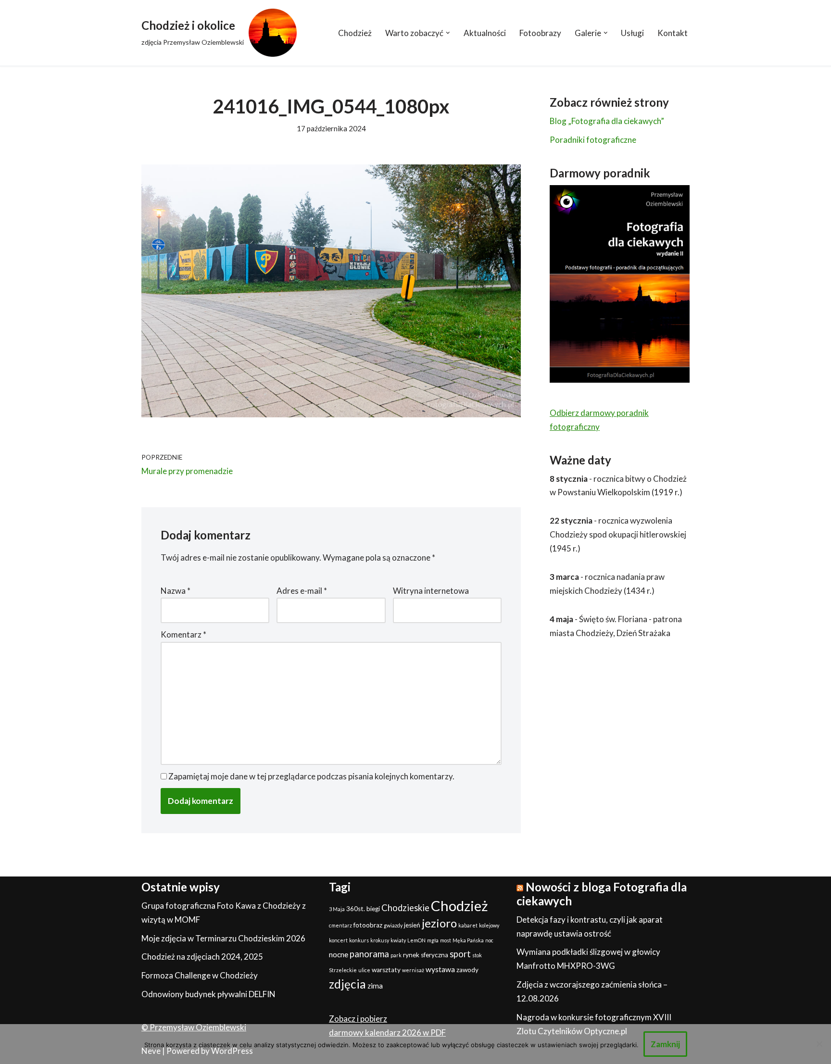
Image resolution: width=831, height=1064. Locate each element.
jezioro (439, 923)
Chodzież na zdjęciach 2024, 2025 (202, 956)
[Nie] (819, 1044)
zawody (467, 970)
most (445, 940)
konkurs (359, 940)
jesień (412, 925)
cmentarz (340, 925)
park (396, 955)
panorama (369, 954)
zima (375, 985)
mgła (433, 940)
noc (489, 940)
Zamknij (665, 1044)
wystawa (440, 969)
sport (460, 954)
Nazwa (175, 591)
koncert (338, 940)
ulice (364, 970)
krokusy (379, 940)
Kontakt (672, 33)
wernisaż (413, 970)
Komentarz (183, 634)
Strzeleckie (343, 970)
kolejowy (489, 925)
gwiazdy (393, 925)
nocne (338, 954)
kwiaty (398, 940)
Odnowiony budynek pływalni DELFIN (208, 994)
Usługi (632, 33)
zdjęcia (347, 984)
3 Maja (337, 909)
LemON (416, 940)
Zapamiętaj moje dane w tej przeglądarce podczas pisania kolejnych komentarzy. (311, 776)
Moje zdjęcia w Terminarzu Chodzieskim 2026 (223, 938)
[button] (448, 33)
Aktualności (485, 33)
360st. (355, 909)
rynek (411, 955)
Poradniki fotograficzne (593, 140)
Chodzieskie (405, 907)
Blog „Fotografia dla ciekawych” (607, 121)
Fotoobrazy (540, 33)
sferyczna (434, 955)
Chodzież (355, 33)
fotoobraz (367, 925)
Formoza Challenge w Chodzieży (199, 975)
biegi (373, 909)
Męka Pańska (468, 940)
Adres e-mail (302, 591)
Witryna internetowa (431, 591)
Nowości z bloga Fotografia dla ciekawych (601, 894)
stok (477, 955)
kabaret (468, 925)
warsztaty (386, 970)
